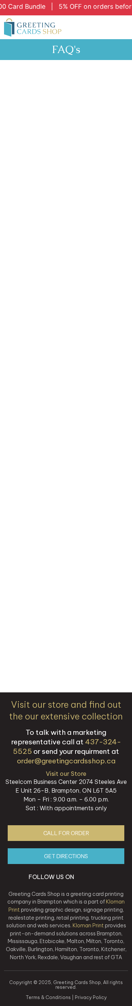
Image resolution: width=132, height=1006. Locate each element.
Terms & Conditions (48, 997)
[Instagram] (86, 876)
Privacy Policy (91, 997)
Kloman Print (88, 925)
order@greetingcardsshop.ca (66, 760)
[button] (121, 27)
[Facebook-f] (97, 876)
